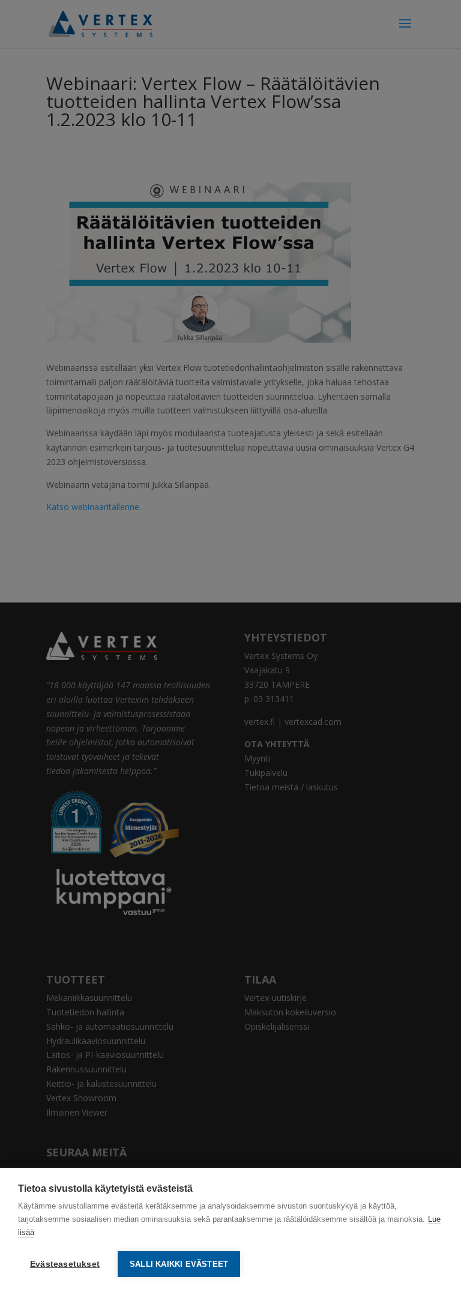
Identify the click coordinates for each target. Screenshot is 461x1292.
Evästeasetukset (65, 1264)
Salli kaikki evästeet (179, 1264)
